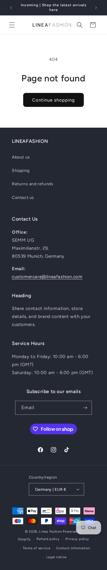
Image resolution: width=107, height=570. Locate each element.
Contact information (73, 548)
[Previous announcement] (11, 7)
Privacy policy (77, 539)
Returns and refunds (32, 183)
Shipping (21, 170)
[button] (11, 24)
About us (21, 157)
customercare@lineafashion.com (47, 276)
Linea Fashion (50, 531)
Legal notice (56, 557)
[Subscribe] (85, 408)
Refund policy (48, 539)
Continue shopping (53, 100)
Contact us (23, 197)
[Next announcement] (96, 7)
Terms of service (36, 548)
